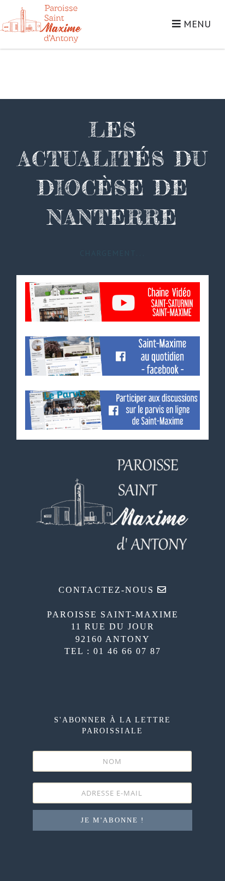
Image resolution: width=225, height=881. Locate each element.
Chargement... (112, 253)
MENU (196, 23)
